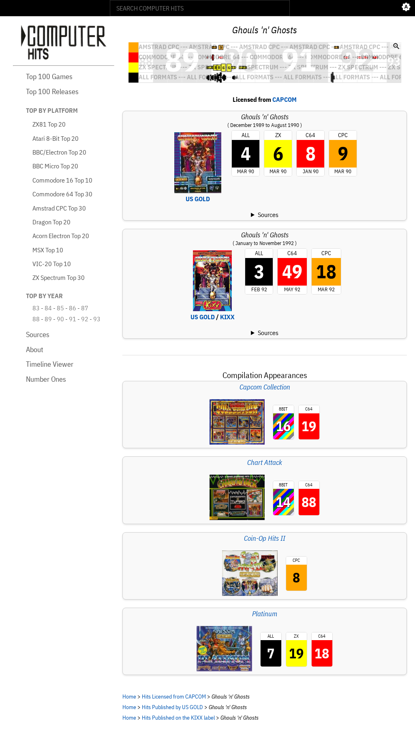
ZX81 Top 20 (49, 124)
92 (84, 319)
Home (129, 696)
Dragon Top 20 (51, 222)
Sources (37, 334)
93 (97, 319)
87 (84, 308)
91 (72, 319)
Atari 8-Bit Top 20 (55, 138)
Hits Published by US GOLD (172, 707)
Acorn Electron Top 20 (60, 236)
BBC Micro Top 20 (55, 166)
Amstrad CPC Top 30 (59, 208)
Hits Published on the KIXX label (178, 717)
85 (60, 308)
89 (48, 319)
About (34, 349)
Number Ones (46, 379)
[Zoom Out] (396, 47)
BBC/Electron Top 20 (59, 152)
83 (36, 308)
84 (48, 308)
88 (36, 319)
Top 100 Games (49, 76)
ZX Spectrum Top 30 (58, 277)
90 (60, 319)
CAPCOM (284, 99)
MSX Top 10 (47, 250)
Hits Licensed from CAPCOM (174, 696)
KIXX (227, 317)
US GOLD (198, 199)
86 (72, 308)
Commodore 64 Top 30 (62, 194)
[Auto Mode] (406, 8)
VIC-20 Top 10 (51, 264)
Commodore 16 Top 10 (62, 180)
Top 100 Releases (52, 91)
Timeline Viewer (49, 364)
